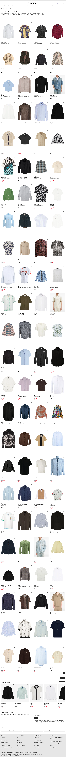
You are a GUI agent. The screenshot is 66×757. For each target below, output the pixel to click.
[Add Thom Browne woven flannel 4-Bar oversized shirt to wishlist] (47, 512)
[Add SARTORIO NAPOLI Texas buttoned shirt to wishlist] (64, 212)
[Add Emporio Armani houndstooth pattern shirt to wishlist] (31, 321)
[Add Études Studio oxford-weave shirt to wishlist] (15, 103)
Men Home (2, 8)
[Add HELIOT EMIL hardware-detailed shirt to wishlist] (31, 457)
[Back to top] (64, 673)
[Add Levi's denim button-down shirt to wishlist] (31, 212)
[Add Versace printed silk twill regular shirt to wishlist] (64, 403)
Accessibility (17, 752)
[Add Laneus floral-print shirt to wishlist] (15, 239)
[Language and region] (57, 3)
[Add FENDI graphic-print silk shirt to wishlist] (31, 620)
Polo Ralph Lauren (8, 14)
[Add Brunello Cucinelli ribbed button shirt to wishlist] (47, 457)
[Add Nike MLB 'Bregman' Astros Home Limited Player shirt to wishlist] (31, 266)
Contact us (3, 737)
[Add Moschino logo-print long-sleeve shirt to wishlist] (47, 348)
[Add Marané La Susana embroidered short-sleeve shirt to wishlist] (15, 647)
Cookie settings (34, 752)
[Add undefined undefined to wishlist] (14, 685)
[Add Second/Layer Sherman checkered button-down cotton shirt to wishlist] (47, 403)
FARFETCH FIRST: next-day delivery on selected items (56, 738)
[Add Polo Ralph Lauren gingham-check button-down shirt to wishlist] (64, 23)
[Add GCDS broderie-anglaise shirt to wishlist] (47, 565)
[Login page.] (59, 3)
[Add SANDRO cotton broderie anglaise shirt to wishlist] (64, 157)
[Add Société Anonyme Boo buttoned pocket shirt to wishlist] (64, 593)
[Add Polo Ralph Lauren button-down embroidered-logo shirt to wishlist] (31, 430)
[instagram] (51, 748)
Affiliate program (36, 737)
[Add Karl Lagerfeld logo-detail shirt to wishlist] (31, 647)
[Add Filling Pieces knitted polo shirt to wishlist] (64, 294)
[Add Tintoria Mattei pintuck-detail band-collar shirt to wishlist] (64, 430)
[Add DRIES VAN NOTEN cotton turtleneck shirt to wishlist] (64, 49)
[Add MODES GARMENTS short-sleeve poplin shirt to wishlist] (31, 294)
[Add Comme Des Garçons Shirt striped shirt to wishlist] (15, 620)
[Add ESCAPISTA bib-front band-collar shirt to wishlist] (64, 266)
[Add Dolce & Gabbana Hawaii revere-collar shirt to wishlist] (31, 348)
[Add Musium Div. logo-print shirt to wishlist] (15, 375)
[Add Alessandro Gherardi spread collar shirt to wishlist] (47, 647)
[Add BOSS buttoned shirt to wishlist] (64, 565)
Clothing (7, 8)
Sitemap (18, 747)
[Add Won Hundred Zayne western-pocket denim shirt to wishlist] (47, 538)
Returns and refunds (4, 742)
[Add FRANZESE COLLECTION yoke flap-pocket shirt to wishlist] (31, 103)
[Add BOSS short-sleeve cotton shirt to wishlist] (64, 620)
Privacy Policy (40, 721)
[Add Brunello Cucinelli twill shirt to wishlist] (47, 294)
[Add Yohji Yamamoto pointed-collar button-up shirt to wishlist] (15, 403)
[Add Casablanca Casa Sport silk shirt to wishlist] (15, 512)
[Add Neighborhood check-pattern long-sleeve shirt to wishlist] (47, 157)
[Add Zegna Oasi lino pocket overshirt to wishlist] (31, 239)
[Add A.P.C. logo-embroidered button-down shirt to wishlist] (15, 266)
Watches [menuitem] (24, 5)
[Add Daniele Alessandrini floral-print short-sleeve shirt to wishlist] (64, 321)
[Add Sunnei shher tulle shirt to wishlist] (47, 593)
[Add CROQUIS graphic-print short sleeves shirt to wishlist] (64, 239)
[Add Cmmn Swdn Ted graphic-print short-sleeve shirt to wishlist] (15, 49)
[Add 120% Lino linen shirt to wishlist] (47, 321)
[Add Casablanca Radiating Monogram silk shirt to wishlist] (47, 23)
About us (18, 737)
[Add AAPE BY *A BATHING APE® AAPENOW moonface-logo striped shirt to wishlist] (47, 212)
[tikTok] (53, 748)
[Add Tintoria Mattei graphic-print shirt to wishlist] (15, 130)
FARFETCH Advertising (21, 745)
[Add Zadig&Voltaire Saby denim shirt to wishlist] (47, 620)
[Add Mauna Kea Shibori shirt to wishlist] (15, 430)
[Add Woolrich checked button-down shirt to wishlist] (47, 49)
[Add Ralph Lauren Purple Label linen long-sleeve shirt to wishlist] (31, 484)
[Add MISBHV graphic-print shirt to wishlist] (64, 647)
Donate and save (36, 747)
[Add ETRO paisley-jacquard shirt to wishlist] (47, 239)
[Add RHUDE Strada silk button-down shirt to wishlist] (64, 130)
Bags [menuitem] (16, 5)
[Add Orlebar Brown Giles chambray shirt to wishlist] (15, 484)
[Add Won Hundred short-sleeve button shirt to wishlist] (64, 76)
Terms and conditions (10, 752)
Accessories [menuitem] (20, 5)
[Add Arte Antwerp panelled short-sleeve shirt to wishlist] (31, 130)
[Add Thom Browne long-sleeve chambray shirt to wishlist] (31, 185)
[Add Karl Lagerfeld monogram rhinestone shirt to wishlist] (15, 23)
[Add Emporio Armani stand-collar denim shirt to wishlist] (15, 593)
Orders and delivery (4, 740)
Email (34, 713)
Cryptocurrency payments (5, 745)
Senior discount (36, 748)
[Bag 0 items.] (64, 3)
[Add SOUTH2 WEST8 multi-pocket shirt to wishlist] (15, 457)
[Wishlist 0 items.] (62, 3)
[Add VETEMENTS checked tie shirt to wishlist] (47, 266)
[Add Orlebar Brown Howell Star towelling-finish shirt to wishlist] (47, 185)
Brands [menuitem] (5, 5)
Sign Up (35, 718)
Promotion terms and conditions (6, 747)
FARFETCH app (20, 742)
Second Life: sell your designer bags (56, 741)
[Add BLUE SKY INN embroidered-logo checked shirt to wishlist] (15, 157)
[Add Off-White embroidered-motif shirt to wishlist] (64, 348)
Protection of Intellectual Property (25, 752)
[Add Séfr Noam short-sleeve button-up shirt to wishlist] (31, 375)
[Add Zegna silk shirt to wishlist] (31, 512)
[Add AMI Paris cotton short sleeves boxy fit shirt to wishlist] (15, 76)
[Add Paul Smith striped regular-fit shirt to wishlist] (31, 593)
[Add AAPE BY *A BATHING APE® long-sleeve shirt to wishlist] (15, 565)
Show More (62, 682)
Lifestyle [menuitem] (28, 5)
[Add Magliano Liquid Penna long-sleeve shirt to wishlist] (31, 49)
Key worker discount (37, 745)
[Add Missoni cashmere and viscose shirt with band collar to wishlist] (31, 565)
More (43, 14)
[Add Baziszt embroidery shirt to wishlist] (15, 294)
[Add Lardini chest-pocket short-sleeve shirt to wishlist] (47, 130)
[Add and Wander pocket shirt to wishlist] (64, 185)
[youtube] (58, 748)
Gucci (34, 14)
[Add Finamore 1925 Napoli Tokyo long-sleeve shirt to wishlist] (15, 212)
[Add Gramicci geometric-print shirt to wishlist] (15, 321)
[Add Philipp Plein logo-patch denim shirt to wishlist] (31, 403)
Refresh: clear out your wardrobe (55, 739)
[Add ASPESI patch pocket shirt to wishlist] (31, 538)
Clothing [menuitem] (9, 5)
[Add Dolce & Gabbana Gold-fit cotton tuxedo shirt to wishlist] (64, 512)
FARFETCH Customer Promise (6, 748)
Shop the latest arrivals (34, 0)
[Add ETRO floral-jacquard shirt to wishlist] (64, 457)
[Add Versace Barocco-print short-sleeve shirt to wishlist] (31, 23)
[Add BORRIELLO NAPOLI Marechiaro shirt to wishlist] (47, 103)
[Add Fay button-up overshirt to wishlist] (15, 538)
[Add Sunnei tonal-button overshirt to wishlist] (64, 538)
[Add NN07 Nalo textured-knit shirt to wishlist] (47, 375)
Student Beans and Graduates (38, 742)
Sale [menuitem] (31, 5)
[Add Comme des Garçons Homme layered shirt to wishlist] (47, 484)
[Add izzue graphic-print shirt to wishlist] (64, 484)
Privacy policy (3, 752)
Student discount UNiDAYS (38, 740)
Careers (18, 740)
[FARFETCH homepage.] (33, 3)
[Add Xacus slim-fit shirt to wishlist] (64, 375)
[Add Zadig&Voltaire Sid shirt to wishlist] (15, 185)
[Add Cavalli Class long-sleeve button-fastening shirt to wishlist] (47, 76)
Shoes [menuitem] (13, 5)
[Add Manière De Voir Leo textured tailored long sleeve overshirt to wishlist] (31, 76)
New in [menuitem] (2, 5)
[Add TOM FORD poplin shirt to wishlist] (64, 103)
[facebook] (55, 748)
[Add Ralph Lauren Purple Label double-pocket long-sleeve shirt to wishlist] (31, 157)
